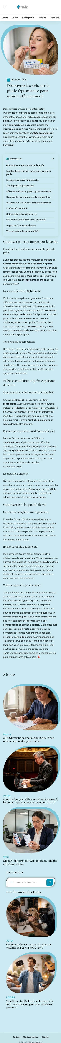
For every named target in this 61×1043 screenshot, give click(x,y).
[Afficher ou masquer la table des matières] (38, 159)
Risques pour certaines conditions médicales (28, 203)
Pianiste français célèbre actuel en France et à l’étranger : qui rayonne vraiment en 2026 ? (30, 801)
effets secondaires (42, 133)
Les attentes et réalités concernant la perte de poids (28, 173)
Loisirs (7, 795)
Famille (7, 734)
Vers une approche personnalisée (22, 231)
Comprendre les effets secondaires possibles (28, 197)
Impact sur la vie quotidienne (21, 225)
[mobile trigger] (5, 7)
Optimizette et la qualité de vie (21, 214)
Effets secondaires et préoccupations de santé (28, 191)
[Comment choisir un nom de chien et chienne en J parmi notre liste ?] (30, 917)
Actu (9, 940)
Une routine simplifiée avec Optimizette (26, 220)
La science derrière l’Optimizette (22, 180)
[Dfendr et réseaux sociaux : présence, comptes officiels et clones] (30, 831)
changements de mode (34, 279)
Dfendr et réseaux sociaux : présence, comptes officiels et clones (30, 862)
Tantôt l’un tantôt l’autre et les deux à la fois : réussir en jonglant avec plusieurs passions (29, 1004)
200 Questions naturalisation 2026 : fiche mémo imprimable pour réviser (28, 739)
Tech (6, 857)
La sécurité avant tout (17, 208)
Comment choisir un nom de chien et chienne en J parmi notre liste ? (28, 946)
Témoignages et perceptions (20, 186)
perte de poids (44, 263)
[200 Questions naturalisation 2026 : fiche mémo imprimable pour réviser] (30, 708)
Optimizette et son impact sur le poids (25, 165)
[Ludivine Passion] (22, 7)
